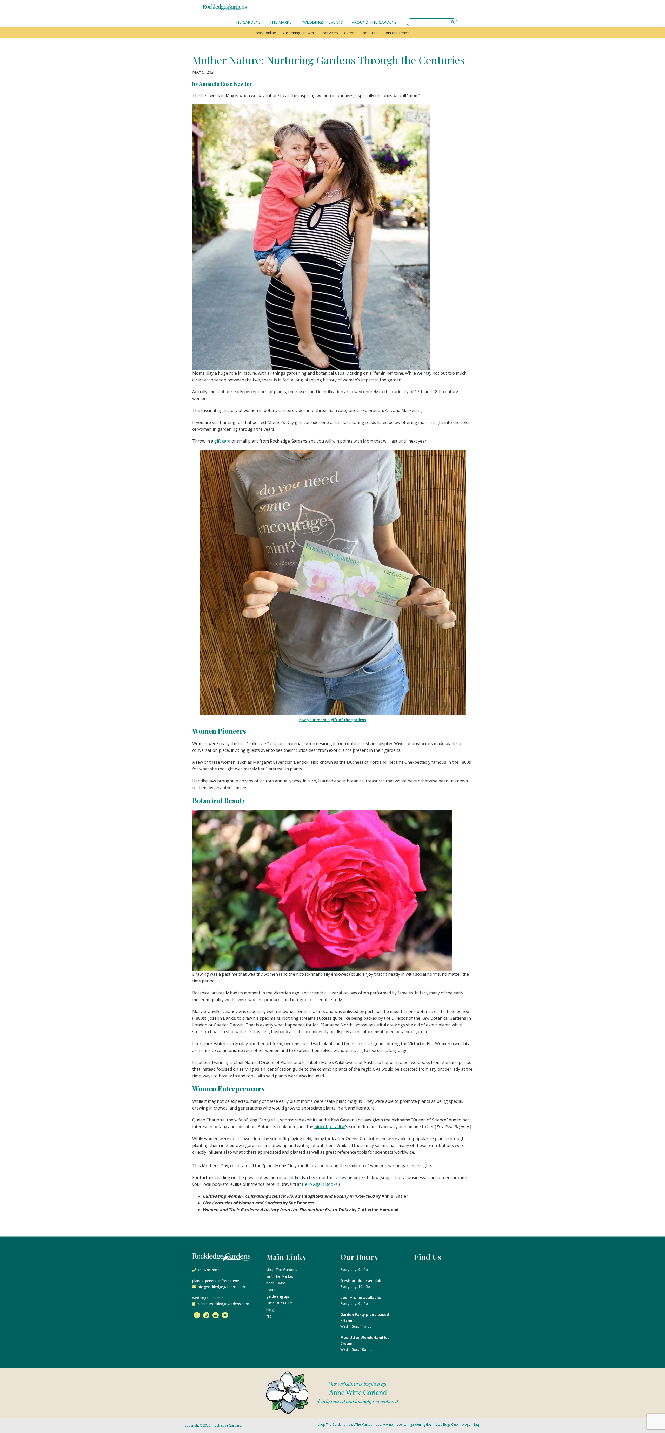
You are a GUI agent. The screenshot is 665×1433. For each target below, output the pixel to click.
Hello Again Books (320, 1184)
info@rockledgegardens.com (221, 1286)
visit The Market (279, 1276)
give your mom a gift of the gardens (332, 719)
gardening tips (278, 1296)
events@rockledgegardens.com (222, 1303)
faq (269, 1316)
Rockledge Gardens (227, 1425)
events (271, 1289)
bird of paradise (329, 1126)
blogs (270, 1309)
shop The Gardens (281, 1269)
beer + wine (276, 1282)
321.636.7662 (208, 1269)
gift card (222, 441)
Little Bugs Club (279, 1302)
